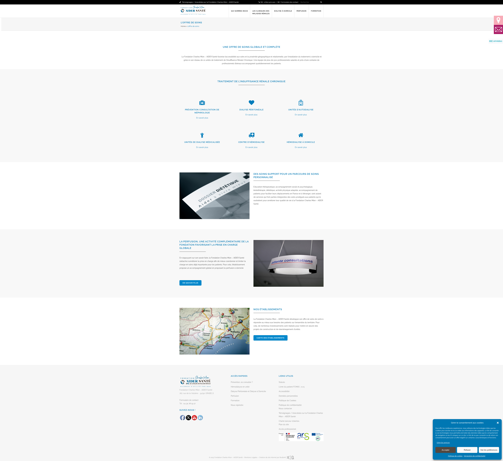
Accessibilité (284, 391)
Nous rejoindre (237, 405)
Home (183, 26)
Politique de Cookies (287, 400)
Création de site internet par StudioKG (273, 457)
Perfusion (235, 396)
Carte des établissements (270, 338)
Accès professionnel (287, 429)
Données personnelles (288, 396)
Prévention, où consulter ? (242, 382)
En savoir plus (202, 118)
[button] (497, 422)
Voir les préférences (488, 450)
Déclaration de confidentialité (474, 456)
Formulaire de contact (289, 2)
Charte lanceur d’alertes (289, 421)
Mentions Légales (250, 457)
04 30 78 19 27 (189, 403)
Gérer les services (443, 443)
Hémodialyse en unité (240, 387)
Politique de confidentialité (290, 405)
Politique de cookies (455, 456)
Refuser (467, 450)
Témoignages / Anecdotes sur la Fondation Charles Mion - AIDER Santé (210, 2)
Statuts (282, 382)
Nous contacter (285, 408)
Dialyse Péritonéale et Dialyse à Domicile (248, 391)
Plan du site (284, 424)
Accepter (445, 450)
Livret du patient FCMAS (289, 387)
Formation (235, 400)
